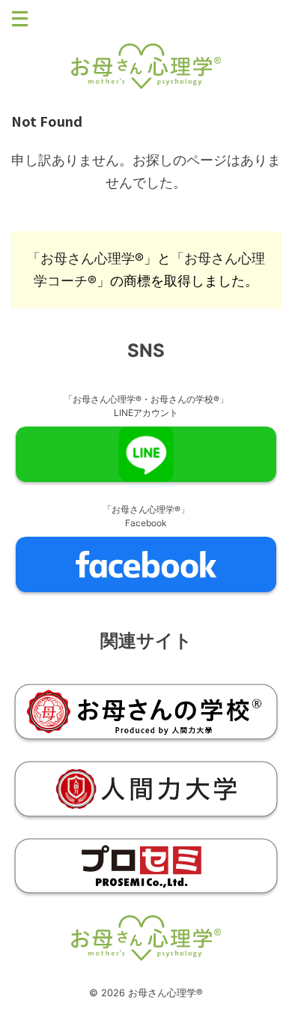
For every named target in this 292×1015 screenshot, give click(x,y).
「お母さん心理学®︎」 (92, 258)
